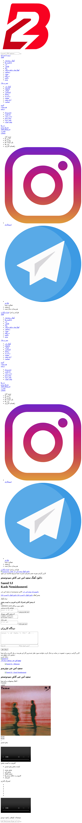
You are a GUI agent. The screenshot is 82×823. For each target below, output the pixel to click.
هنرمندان (4, 107)
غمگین (7, 90)
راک (6, 68)
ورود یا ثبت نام (5, 55)
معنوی (7, 98)
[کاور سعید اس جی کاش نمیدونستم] (15, 571)
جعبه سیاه (8, 112)
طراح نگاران (5, 312)
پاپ (6, 64)
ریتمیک (7, 94)
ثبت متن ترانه (23, 624)
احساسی (8, 92)
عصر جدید (8, 120)
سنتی (6, 74)
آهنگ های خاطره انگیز (12, 70)
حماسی (7, 102)
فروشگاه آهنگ (5, 129)
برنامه (3, 109)
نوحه (6, 80)
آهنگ (2, 57)
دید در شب (8, 116)
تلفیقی (7, 66)
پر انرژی (7, 96)
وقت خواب (8, 122)
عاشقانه (7, 88)
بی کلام (7, 76)
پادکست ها (8, 62)
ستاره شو (8, 118)
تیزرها (3, 125)
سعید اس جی (27, 592)
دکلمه (7, 78)
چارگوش (8, 114)
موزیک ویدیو (5, 127)
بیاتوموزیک (35, 592)
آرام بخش (8, 100)
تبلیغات (3, 133)
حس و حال (4, 83)
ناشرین (3, 131)
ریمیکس (7, 72)
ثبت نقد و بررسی (24, 612)
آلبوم (2, 105)
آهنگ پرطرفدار (10, 61)
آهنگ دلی (8, 87)
